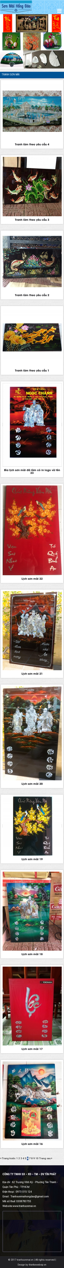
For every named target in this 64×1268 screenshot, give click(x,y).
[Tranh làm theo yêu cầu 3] (32, 186)
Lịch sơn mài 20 (32, 783)
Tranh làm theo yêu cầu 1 (32, 370)
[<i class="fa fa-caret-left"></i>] (0, 1158)
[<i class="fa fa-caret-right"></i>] (51, 1158)
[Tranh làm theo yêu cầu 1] (32, 337)
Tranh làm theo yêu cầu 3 (32, 219)
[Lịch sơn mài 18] (32, 911)
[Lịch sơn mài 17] (32, 1006)
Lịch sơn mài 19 (32, 859)
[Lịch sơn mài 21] (32, 631)
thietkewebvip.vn (37, 1264)
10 (36, 1158)
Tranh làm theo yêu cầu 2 (32, 295)
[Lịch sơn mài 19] (32, 826)
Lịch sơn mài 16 (32, 1144)
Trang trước (9, 1158)
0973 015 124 (24, 1191)
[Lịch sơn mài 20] (32, 733)
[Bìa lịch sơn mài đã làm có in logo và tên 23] (32, 424)
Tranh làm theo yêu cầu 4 (32, 144)
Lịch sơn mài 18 (32, 954)
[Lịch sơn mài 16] (32, 1101)
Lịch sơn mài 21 (32, 673)
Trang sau (45, 1158)
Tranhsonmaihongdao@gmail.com (30, 1196)
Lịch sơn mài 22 (32, 578)
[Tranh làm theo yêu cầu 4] (32, 111)
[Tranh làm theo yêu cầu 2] (32, 262)
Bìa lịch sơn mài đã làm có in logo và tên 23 (32, 471)
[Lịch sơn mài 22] (32, 530)
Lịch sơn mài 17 (32, 1049)
